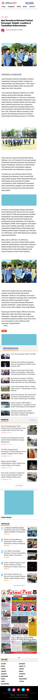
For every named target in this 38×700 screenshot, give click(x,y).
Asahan (3, 664)
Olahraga (22, 674)
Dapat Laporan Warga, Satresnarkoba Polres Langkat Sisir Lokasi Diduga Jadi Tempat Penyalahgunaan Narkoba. (13, 463)
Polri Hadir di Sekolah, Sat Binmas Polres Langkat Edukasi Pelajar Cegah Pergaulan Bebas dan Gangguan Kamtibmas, (12, 475)
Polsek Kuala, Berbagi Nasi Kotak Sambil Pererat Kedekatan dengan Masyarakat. (12, 440)
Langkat (3, 671)
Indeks (19, 6)
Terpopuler (11, 6)
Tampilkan (32, 420)
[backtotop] (19, 658)
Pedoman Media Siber (22, 695)
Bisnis (25, 6)
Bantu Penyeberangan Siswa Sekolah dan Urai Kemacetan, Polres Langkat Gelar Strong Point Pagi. (13, 428)
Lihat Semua (19, 485)
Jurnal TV (32, 6)
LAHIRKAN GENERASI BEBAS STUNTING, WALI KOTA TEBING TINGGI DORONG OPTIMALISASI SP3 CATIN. (15, 530)
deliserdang (5, 684)
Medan (21, 671)
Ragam (21, 676)
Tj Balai (21, 681)
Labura (3, 669)
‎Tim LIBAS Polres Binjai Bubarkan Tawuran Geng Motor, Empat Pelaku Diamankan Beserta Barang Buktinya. (15, 553)
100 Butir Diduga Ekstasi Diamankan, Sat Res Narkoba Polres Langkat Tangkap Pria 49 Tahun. (13, 452)
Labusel (21, 669)
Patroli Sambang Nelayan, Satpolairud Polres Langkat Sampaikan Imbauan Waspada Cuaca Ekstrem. (14, 542)
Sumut (3, 681)
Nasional (4, 674)
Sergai (3, 679)
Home (3, 6)
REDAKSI (12, 695)
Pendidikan (4, 676)
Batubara (22, 664)
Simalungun (23, 679)
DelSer (6, 17)
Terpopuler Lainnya (19, 585)
